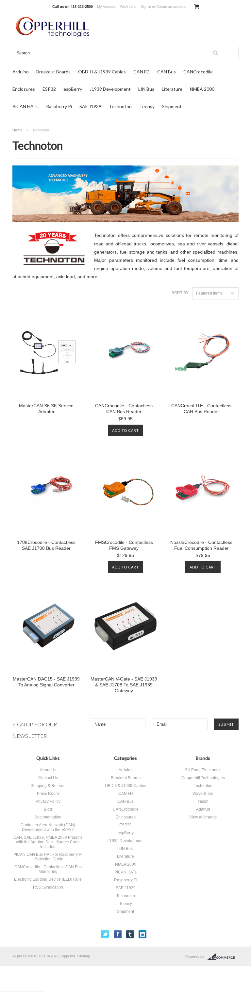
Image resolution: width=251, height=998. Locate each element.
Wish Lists (128, 7)
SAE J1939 (90, 106)
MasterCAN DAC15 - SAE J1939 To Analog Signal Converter (46, 681)
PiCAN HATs (25, 106)
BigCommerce (223, 956)
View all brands (203, 817)
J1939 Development (110, 89)
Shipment (172, 106)
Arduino (20, 71)
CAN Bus (166, 71)
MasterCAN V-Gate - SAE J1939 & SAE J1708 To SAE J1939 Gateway (124, 684)
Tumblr (130, 934)
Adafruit (203, 809)
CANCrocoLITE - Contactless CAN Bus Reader (201, 408)
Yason (203, 801)
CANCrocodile (198, 71)
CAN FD (141, 71)
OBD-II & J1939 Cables (102, 71)
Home (17, 130)
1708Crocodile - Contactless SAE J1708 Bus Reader (46, 545)
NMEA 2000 (202, 89)
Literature (172, 89)
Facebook (118, 934)
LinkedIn (143, 934)
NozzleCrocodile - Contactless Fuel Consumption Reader (201, 545)
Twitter (105, 934)
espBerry (72, 89)
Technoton (120, 106)
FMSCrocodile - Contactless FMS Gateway (124, 545)
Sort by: (180, 293)
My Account (106, 7)
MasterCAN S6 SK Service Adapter (46, 408)
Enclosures (23, 89)
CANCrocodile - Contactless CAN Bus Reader (124, 408)
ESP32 (49, 89)
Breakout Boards (53, 71)
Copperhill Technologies (203, 778)
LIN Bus (146, 89)
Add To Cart (125, 430)
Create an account (171, 7)
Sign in (146, 7)
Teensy (147, 106)
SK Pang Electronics (203, 770)
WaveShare (202, 793)
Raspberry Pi (59, 106)
